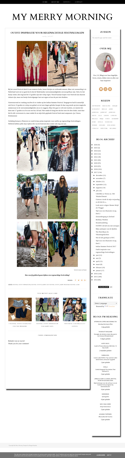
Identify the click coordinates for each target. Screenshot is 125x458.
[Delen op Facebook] (75, 280)
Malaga (95, 119)
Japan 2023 (112, 112)
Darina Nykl (105, 355)
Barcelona (106, 106)
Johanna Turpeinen (105, 414)
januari (98, 270)
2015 (95, 277)
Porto (107, 119)
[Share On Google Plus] (85, 280)
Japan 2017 (103, 112)
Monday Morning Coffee (105, 324)
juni (97, 255)
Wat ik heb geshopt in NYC (105, 238)
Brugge (104, 109)
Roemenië (115, 119)
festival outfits (36, 284)
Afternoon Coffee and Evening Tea (105, 321)
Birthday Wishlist (102, 220)
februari (98, 267)
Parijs (101, 119)
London (114, 115)
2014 (95, 280)
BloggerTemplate (33, 445)
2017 (95, 172)
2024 (95, 151)
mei (97, 258)
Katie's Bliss (105, 343)
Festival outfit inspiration (22, 284)
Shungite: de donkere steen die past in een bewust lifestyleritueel (105, 335)
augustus (99, 188)
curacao (95, 128)
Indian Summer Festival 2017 (106, 246)
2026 (95, 145)
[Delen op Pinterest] (81, 280)
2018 (95, 169)
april (97, 261)
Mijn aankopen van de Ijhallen (106, 229)
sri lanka (113, 128)
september (99, 184)
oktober (98, 181)
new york (104, 128)
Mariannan (105, 394)
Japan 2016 (95, 112)
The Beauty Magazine (105, 332)
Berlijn (114, 106)
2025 (95, 148)
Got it (109, 455)
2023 (95, 154)
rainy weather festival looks (69, 284)
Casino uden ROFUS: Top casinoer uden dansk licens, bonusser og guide (105, 358)
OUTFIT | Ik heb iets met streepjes (107, 226)
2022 (95, 157)
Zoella (105, 367)
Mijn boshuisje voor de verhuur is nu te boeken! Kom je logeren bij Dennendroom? (105, 384)
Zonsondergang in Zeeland (105, 217)
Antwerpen (96, 106)
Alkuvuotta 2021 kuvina (105, 417)
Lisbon (106, 115)
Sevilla (100, 122)
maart (98, 264)
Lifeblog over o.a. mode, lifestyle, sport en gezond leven (105, 379)
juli (97, 191)
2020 (95, 163)
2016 (95, 274)
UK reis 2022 (108, 122)
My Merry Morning (62, 17)
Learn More (101, 455)
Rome (94, 122)
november (99, 178)
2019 (95, 166)
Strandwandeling (102, 223)
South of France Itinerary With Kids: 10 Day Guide (105, 347)
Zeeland (102, 125)
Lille (100, 115)
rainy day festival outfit (50, 284)
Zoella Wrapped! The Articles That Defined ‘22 (105, 370)
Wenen (94, 125)
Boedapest (96, 109)
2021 (95, 160)
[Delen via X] (78, 280)
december (99, 175)
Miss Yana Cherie (105, 404)
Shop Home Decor (105, 406)
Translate (111, 306)
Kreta (94, 115)
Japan (111, 109)
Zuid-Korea (111, 125)
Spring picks (105, 396)
